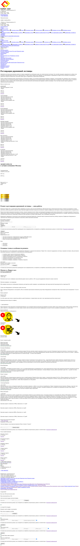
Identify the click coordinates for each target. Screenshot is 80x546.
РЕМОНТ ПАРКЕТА (6, 32)
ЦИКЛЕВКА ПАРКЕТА (17, 32)
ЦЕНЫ (2, 31)
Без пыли (2, 51)
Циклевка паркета (6, 30)
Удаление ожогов (46, 486)
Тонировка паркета (15, 30)
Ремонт (22, 30)
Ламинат (12, 483)
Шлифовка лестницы (56, 30)
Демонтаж (47, 483)
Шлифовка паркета (67, 30)
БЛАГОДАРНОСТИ (4, 489)
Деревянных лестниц (14, 55)
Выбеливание (3, 53)
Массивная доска (33, 483)
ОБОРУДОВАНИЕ (42, 485)
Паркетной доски (8, 51)
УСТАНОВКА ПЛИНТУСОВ (6, 485)
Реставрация (11, 59)
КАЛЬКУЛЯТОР (4, 36)
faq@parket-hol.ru (4, 14)
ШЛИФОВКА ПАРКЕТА (70, 32)
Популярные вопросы (12, 482)
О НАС (2, 27)
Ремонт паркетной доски (70, 486)
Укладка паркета (38, 30)
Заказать (2, 93)
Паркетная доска (20, 62)
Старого (2, 68)
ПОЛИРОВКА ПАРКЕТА (17, 481)
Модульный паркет (13, 62)
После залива (8, 57)
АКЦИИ (21, 485)
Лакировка (8, 487)
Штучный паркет (18, 483)
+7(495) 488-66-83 (4, 15)
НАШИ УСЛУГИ (4, 28)
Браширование (14, 487)
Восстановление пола (5, 55)
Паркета (2, 56)
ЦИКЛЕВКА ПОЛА (29, 32)
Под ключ (14, 51)
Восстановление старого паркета (57, 486)
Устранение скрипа (26, 486)
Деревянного (3, 64)
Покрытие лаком (20, 51)
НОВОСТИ (16, 485)
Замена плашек (18, 486)
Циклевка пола (47, 30)
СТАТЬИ (25, 485)
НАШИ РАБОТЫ (13, 489)
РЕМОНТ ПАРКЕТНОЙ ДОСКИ (42, 32)
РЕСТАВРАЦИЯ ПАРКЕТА (57, 32)
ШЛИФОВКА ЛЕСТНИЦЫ (6, 488)
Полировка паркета (30, 30)
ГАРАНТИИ (10, 36)
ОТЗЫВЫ (29, 485)
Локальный (2, 57)
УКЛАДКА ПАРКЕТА (5, 483)
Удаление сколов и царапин (36, 486)
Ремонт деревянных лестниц (24, 487)
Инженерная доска (4, 62)
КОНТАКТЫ (16, 36)
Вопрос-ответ (34, 485)
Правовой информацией (68, 229)
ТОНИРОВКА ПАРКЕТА (6, 481)
